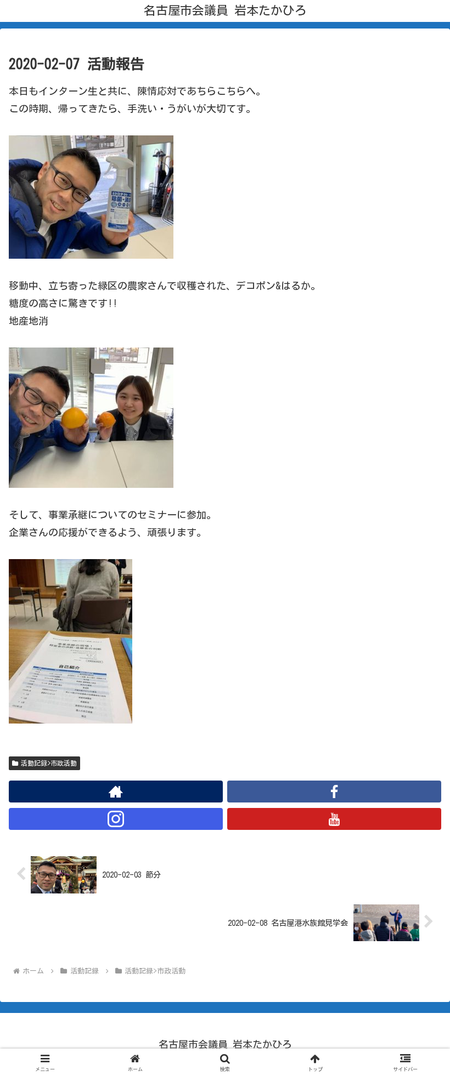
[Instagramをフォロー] (116, 819)
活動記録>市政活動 (49, 763)
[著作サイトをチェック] (116, 791)
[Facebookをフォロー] (334, 791)
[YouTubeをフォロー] (334, 819)
